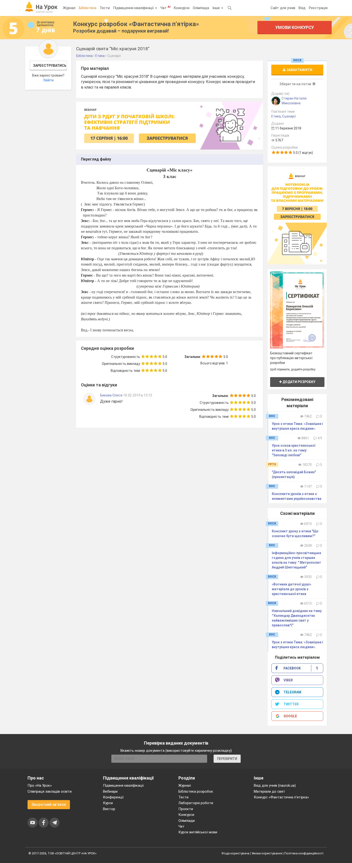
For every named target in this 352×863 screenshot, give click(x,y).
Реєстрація (318, 8)
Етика (276, 116)
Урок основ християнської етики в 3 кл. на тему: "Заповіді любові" (293, 450)
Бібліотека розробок (195, 791)
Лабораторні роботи (195, 803)
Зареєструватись (49, 65)
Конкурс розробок (136, 24)
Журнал (69, 8)
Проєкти (185, 809)
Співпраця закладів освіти (50, 791)
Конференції (113, 797)
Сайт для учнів (283, 8)
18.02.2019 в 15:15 (137, 395)
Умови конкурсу (294, 27)
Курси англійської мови (197, 832)
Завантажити (299, 70)
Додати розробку (298, 382)
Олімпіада (201, 8)
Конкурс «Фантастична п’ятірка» (281, 797)
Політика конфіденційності (304, 853)
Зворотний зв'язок (48, 804)
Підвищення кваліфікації (134, 8)
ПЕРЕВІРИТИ (227, 759)
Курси (108, 803)
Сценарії (289, 116)
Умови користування (266, 853)
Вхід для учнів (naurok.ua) (275, 785)
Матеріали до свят (269, 791)
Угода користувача (235, 853)
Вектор (109, 809)
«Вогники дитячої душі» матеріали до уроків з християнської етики (291, 589)
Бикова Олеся (111, 395)
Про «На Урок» (40, 785)
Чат (165, 7)
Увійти (48, 80)
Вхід (302, 8)
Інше (216, 8)
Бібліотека (87, 8)
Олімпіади (186, 820)
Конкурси (181, 8)
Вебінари (110, 791)
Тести (105, 8)
